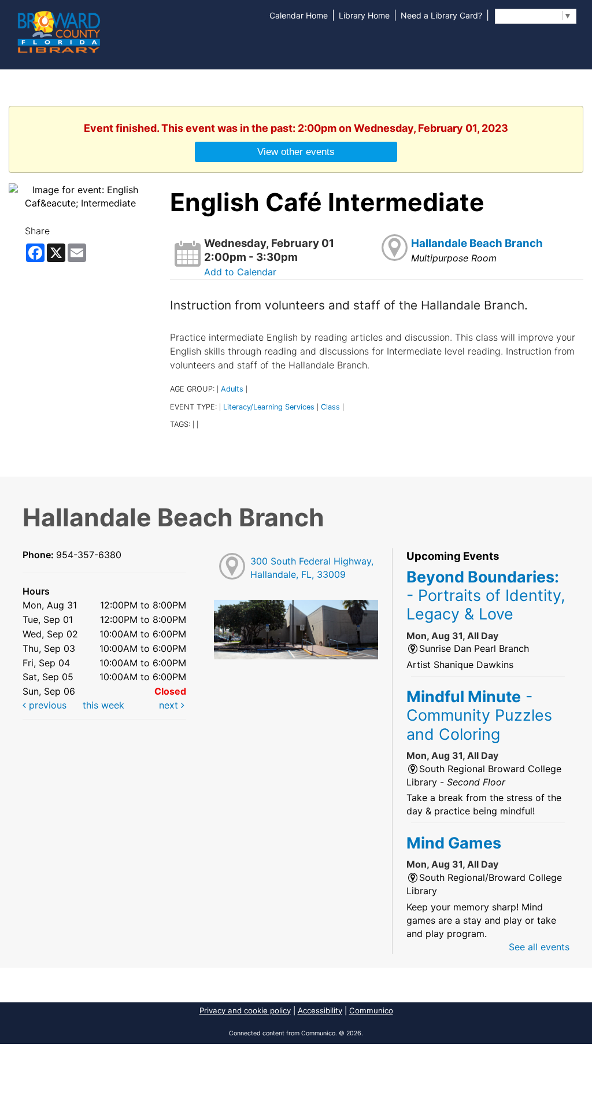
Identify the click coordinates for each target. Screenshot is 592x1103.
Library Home (364, 15)
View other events (296, 151)
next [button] (170, 705)
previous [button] (46, 705)
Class (330, 407)
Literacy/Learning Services (268, 407)
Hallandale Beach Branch (477, 243)
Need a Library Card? (441, 15)
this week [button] (103, 705)
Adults (232, 389)
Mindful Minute (479, 715)
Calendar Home (298, 15)
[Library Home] (58, 30)
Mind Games (453, 842)
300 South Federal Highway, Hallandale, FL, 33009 (311, 567)
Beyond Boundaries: (485, 595)
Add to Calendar (240, 272)
